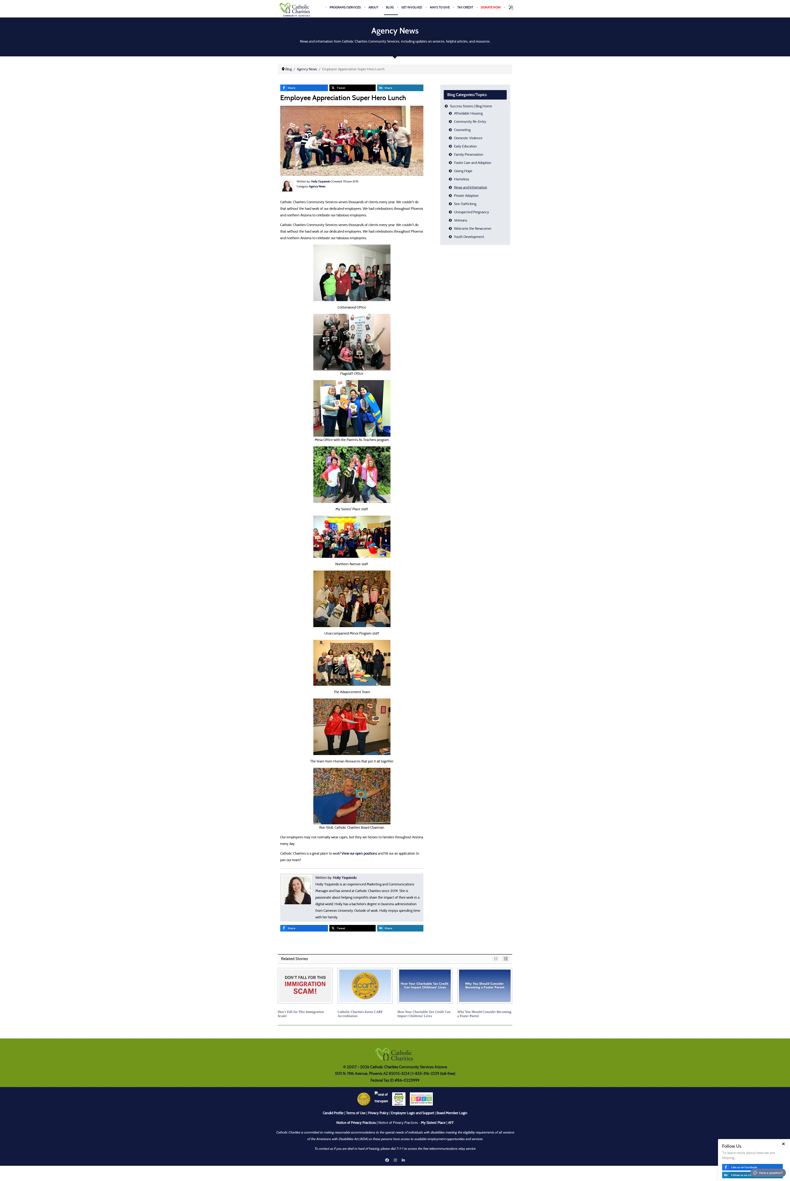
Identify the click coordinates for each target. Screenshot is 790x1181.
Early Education (465, 146)
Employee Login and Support (412, 1113)
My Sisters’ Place (433, 1123)
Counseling (462, 130)
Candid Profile (333, 1113)
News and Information (470, 187)
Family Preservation (468, 154)
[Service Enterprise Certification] (398, 1098)
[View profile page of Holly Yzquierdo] (286, 186)
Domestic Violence (468, 138)
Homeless (461, 179)
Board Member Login (452, 1113)
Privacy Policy (378, 1113)
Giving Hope (463, 171)
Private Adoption (466, 196)
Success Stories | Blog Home (471, 106)
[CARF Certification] (364, 1098)
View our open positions (359, 853)
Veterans (460, 220)
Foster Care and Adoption (472, 163)
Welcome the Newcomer (472, 228)
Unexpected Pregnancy (471, 212)
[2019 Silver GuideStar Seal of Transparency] (381, 1098)
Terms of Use (356, 1113)
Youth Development (469, 237)
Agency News (317, 186)
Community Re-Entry (470, 121)
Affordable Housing (468, 113)
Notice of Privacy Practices (356, 1123)
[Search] (511, 7)
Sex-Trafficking (465, 204)
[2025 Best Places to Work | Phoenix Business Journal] (421, 1098)
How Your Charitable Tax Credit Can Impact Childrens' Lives (424, 1014)
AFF (451, 1123)
